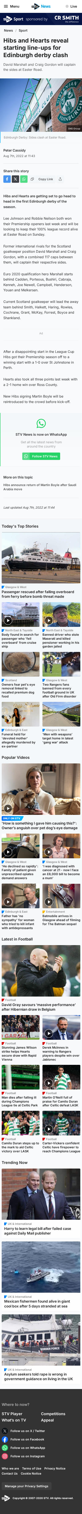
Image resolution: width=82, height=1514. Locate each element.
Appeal (47, 1420)
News (8, 30)
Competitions (53, 1414)
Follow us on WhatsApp (28, 1448)
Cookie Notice (31, 1473)
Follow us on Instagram (28, 1456)
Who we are (10, 1468)
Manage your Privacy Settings (26, 1486)
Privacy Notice (54, 1468)
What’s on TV (14, 1420)
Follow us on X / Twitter (28, 1431)
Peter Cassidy (14, 150)
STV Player (12, 1414)
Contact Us (10, 1473)
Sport (23, 30)
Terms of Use (31, 1468)
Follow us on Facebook (27, 1439)
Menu (14, 6)
